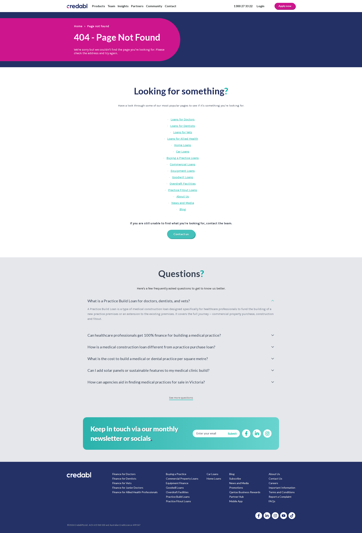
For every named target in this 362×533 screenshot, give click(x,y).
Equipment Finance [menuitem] (177, 483)
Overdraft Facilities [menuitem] (177, 492)
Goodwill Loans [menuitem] (175, 487)
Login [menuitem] (260, 6)
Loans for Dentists (182, 126)
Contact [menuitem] (170, 6)
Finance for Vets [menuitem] (122, 483)
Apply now (284, 6)
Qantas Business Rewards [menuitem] (244, 492)
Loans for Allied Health (182, 138)
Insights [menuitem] (123, 6)
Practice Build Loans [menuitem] (178, 496)
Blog (182, 209)
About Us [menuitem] (274, 474)
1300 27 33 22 (243, 6)
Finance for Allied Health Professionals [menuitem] (135, 492)
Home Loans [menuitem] (214, 478)
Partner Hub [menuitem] (236, 496)
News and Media (182, 203)
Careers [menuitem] (273, 483)
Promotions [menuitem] (236, 487)
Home (78, 26)
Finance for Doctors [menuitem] (124, 474)
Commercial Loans (182, 164)
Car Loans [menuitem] (212, 474)
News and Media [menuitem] (239, 483)
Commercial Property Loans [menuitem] (182, 478)
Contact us (181, 234)
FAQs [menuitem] (272, 501)
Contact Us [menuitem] (275, 478)
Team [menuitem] (111, 6)
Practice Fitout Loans (182, 190)
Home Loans (182, 145)
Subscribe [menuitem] (235, 478)
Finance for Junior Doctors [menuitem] (127, 487)
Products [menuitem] (98, 6)
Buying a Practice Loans (182, 158)
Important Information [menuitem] (282, 487)
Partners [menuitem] (137, 6)
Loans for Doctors (183, 119)
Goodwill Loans (182, 177)
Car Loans (182, 151)
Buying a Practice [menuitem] (176, 474)
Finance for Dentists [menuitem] (124, 478)
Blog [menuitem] (232, 474)
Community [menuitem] (154, 6)
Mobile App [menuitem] (236, 501)
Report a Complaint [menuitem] (280, 496)
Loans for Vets (182, 132)
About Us (182, 196)
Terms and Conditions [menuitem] (282, 492)
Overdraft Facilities (183, 183)
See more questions (181, 397)
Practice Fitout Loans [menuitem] (178, 501)
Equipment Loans (183, 171)
